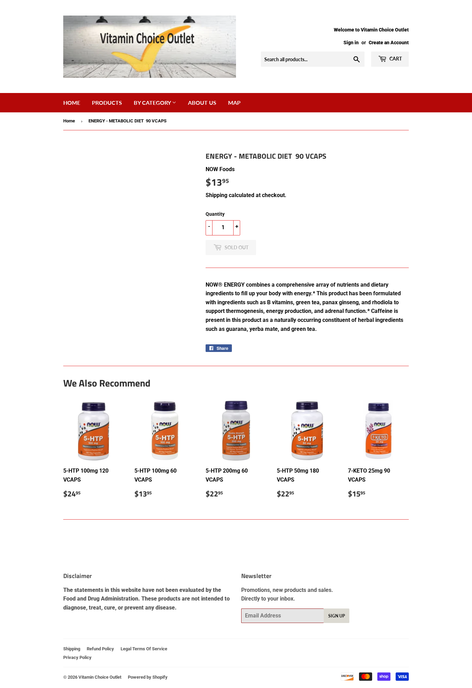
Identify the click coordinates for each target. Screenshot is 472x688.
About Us (202, 102)
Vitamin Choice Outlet (99, 677)
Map (234, 102)
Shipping (216, 195)
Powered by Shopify (148, 677)
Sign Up (336, 616)
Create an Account (389, 42)
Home (71, 102)
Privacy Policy (77, 657)
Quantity (215, 214)
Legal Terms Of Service (144, 648)
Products (107, 102)
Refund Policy (100, 648)
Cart (395, 59)
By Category (153, 102)
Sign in (351, 42)
